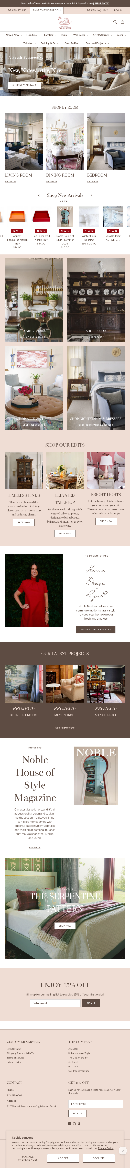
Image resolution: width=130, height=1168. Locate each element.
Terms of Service (15, 1057)
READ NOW (34, 847)
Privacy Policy (105, 1148)
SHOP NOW (51, 181)
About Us (73, 1049)
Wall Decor (79, 34)
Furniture (31, 34)
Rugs (64, 34)
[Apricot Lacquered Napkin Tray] (17, 216)
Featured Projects (96, 43)
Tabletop (28, 43)
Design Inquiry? (97, 10)
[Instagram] (74, 1123)
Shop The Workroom (47, 10)
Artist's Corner (101, 34)
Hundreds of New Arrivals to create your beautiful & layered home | (65, 3)
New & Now (12, 34)
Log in (118, 10)
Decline (99, 1158)
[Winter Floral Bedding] (89, 216)
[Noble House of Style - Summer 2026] (65, 216)
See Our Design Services (96, 629)
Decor (119, 34)
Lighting (48, 34)
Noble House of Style (79, 1053)
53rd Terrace (106, 715)
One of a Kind (71, 43)
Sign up (91, 1003)
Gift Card (73, 1066)
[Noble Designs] (65, 22)
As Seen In (73, 1062)
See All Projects (65, 727)
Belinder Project (24, 715)
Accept (63, 1158)
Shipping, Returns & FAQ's (20, 1053)
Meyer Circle (64, 715)
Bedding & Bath (49, 43)
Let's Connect (14, 1049)
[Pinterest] (79, 1123)
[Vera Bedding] (113, 216)
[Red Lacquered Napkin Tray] (41, 216)
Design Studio (17, 10)
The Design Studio (78, 1057)
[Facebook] (69, 1123)
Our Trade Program (78, 1070)
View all (65, 201)
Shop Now (10, 181)
